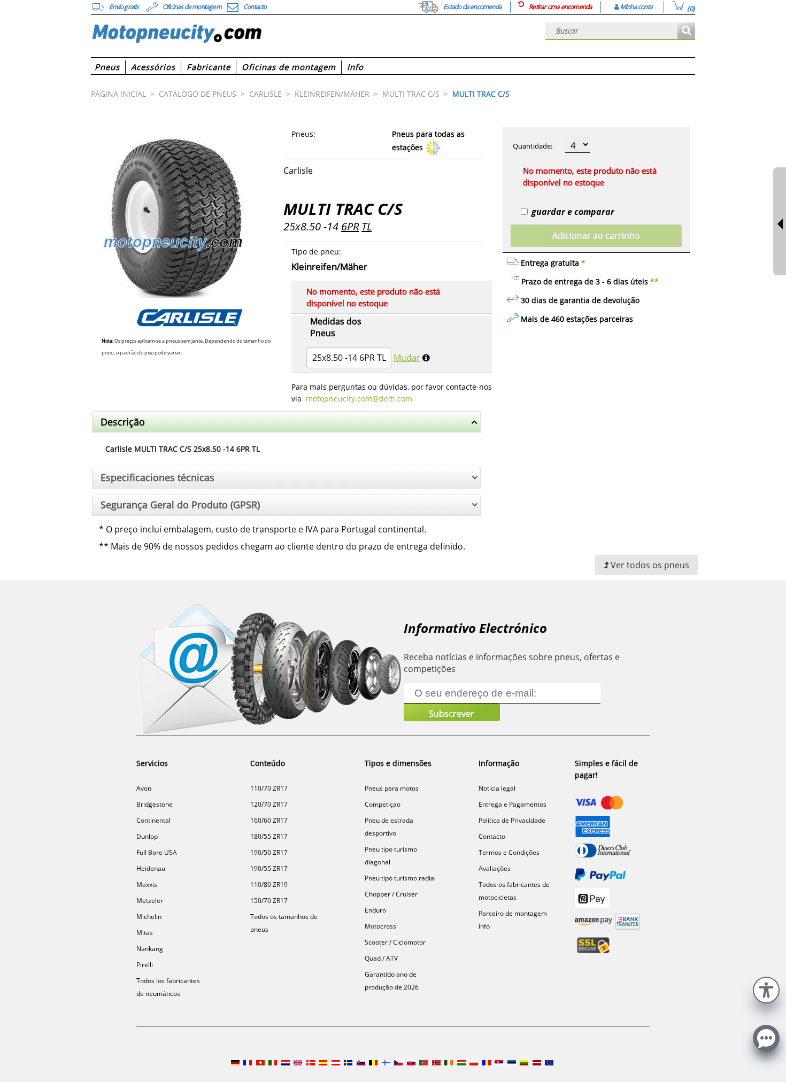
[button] (766, 988)
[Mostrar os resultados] (686, 31)
